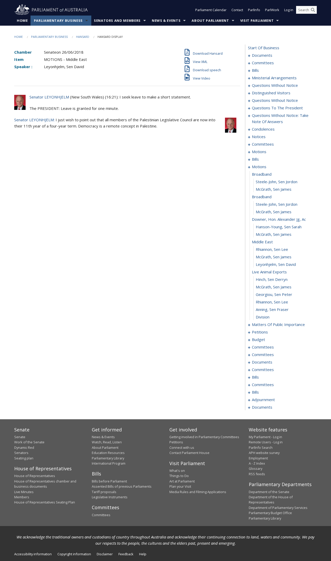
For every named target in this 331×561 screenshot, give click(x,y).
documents (262, 55)
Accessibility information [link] (33, 554)
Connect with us (181, 447)
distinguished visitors (271, 92)
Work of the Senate (29, 442)
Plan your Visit (180, 486)
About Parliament (210, 20)
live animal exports (269, 271)
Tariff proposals (104, 491)
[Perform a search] (313, 10)
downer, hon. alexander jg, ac (279, 219)
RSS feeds (257, 474)
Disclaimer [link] (105, 554)
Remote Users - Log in (266, 442)
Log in (288, 10)
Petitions (176, 442)
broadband (262, 174)
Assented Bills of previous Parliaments (122, 486)
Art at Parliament (182, 481)
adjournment (263, 399)
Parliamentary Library (108, 458)
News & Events (166, 20)
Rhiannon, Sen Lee (272, 249)
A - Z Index (257, 463)
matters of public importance (278, 324)
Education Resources (108, 452)
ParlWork (272, 10)
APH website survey (264, 452)
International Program (108, 463)
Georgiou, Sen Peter (274, 294)
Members (21, 497)
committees (263, 62)
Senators (21, 452)
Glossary (255, 468)
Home (22, 20)
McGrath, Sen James (273, 189)
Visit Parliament (257, 20)
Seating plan (23, 458)
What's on (177, 470)
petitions (260, 332)
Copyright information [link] (74, 554)
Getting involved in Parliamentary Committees (204, 437)
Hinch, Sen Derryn (272, 279)
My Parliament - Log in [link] (265, 437)
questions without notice (275, 85)
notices (259, 136)
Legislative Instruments (109, 497)
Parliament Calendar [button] (211, 10)
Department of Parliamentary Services (278, 507)
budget (258, 339)
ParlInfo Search (261, 447)
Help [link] (142, 554)
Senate (19, 437)
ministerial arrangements (274, 77)
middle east (262, 241)
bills (255, 70)
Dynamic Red (24, 447)
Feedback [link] (125, 554)
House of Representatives (34, 475)
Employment (258, 458)
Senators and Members (117, 20)
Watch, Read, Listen (107, 442)
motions (259, 151)
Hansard (82, 37)
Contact (237, 10)
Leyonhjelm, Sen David (276, 264)
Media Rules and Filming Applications (197, 491)
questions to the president (277, 107)
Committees (101, 515)
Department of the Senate (269, 491)
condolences (263, 129)
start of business (263, 47)
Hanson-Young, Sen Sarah (279, 226)
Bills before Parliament (109, 481)
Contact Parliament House (189, 452)
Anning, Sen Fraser (272, 309)
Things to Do (179, 475)
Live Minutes (24, 491)
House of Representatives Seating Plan (44, 502)
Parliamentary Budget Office (270, 512)
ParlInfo (254, 10)
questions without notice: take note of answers (280, 118)
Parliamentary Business (58, 20)
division (262, 316)
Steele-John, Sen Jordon (276, 181)
